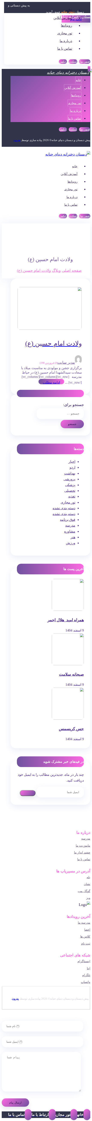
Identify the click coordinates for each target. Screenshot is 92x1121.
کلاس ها (85, 936)
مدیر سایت (66, 362)
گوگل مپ (84, 891)
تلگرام (86, 975)
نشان (87, 884)
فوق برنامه (67, 519)
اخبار (71, 461)
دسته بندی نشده (64, 508)
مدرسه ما (84, 922)
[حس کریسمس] (68, 718)
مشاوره (69, 531)
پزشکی (70, 485)
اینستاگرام (83, 961)
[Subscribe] (28, 793)
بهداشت (69, 473)
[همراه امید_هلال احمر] (68, 609)
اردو (72, 467)
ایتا (88, 968)
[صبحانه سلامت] (68, 664)
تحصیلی (69, 490)
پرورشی (69, 479)
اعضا (87, 929)
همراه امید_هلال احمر (65, 620)
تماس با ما (83, 859)
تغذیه (71, 496)
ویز (88, 898)
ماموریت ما (83, 845)
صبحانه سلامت (71, 674)
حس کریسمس (71, 728)
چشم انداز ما (82, 852)
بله (88, 877)
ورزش (70, 543)
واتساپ (85, 982)
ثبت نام (85, 943)
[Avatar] (78, 362)
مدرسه (70, 525)
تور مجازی (68, 502)
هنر (73, 537)
